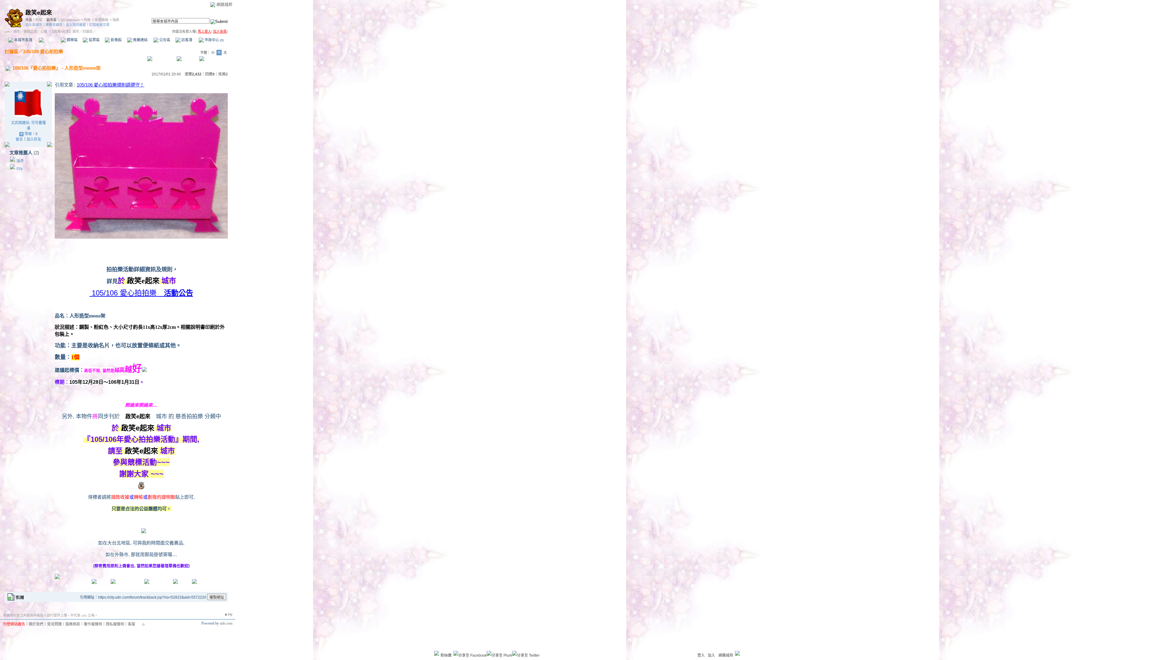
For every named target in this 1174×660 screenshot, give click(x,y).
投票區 (94, 40)
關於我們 (36, 624)
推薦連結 (140, 40)
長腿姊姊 (101, 20)
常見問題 (54, 624)
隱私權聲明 (115, 624)
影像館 (116, 40)
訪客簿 (186, 40)
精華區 (72, 40)
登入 (701, 655)
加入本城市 (33, 25)
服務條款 (72, 624)
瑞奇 (116, 20)
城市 (16, 31)
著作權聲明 (93, 624)
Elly (20, 169)
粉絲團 (446, 655)
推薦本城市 (54, 25)
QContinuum (70, 20)
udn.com (226, 623)
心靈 (43, 31)
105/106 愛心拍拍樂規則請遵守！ (110, 84)
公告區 (164, 40)
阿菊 (38, 20)
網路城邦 (224, 4)
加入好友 (34, 139)
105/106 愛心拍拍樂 (43, 51)
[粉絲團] (436, 653)
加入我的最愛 (76, 25)
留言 (19, 139)
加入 (711, 655)
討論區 (50, 40)
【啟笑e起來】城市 (64, 31)
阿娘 (87, 20)
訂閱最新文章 (99, 25)
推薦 (223, 74)
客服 (131, 624)
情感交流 (30, 31)
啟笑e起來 (38, 12)
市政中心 (214, 40)
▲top (228, 614)
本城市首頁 (22, 40)
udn (7, 31)
